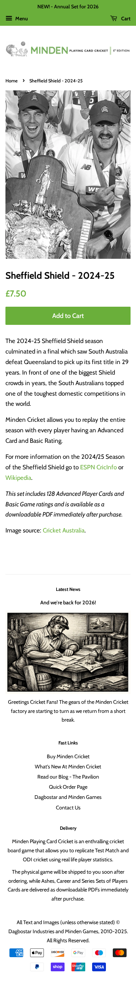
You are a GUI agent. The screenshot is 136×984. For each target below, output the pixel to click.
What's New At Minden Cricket (68, 766)
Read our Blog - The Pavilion (68, 776)
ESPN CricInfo (98, 467)
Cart (125, 18)
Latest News (68, 589)
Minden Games (81, 931)
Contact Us (68, 807)
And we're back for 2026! (68, 602)
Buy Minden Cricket (68, 756)
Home (11, 80)
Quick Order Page (68, 787)
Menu (21, 18)
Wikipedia (18, 477)
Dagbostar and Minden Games (68, 797)
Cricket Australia (64, 530)
